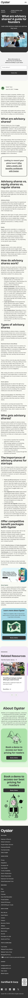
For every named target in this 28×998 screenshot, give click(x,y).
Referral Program (5, 928)
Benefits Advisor (10, 545)
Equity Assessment (21, 545)
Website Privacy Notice (6, 949)
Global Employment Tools (7, 881)
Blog (2, 889)
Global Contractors (5, 841)
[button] (25, 2)
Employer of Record (6, 839)
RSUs (2, 346)
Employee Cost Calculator (7, 878)
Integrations (4, 862)
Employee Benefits (5, 847)
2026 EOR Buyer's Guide (7, 905)
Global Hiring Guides (6, 876)
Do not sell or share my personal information (14, 957)
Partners (3, 920)
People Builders (5, 899)
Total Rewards (4, 552)
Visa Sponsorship (5, 849)
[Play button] (14, 627)
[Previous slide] (11, 694)
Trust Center (4, 946)
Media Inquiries (4, 973)
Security (3, 933)
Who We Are (4, 912)
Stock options (4, 384)
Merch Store (4, 931)
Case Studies (4, 868)
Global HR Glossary (5, 902)
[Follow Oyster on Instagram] (6, 989)
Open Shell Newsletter (6, 897)
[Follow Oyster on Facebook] (2, 989)
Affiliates (3, 925)
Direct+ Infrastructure (6, 873)
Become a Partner (5, 923)
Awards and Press (5, 939)
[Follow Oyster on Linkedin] (10, 989)
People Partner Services (7, 844)
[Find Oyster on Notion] (14, 989)
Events (2, 891)
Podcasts (3, 894)
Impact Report (4, 915)
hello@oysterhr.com (6, 965)
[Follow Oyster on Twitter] (18, 989)
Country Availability (5, 870)
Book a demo (22, 563)
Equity (2, 229)
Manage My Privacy (6, 954)
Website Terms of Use (6, 952)
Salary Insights (4, 852)
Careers (3, 917)
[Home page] (7, 831)
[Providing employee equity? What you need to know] (7, 689)
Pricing (2, 860)
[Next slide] (16, 694)
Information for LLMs (6, 936)
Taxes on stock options (7, 394)
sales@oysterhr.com (6, 968)
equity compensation (9, 288)
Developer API (4, 865)
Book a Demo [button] (14, 638)
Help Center (4, 970)
